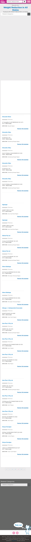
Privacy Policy (20, 536)
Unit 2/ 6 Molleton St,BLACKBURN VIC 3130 (12, 153)
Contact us (23, 538)
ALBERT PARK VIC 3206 (7, 210)
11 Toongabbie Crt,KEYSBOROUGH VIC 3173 (12, 122)
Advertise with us (16, 538)
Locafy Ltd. (14, 540)
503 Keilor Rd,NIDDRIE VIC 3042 (9, 360)
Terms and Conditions (11, 536)
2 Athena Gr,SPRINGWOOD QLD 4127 (11, 447)
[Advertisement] (15, 32)
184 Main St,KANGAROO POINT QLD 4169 (12, 432)
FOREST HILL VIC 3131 (7, 329)
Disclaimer (26, 536)
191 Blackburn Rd (6, 137)
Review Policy (9, 538)
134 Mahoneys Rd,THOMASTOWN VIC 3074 (12, 344)
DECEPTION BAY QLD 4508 (8, 313)
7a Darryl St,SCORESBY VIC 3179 (10, 241)
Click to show (8, 123)
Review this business (22, 128)
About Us (4, 536)
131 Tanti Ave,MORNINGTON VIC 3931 (11, 272)
